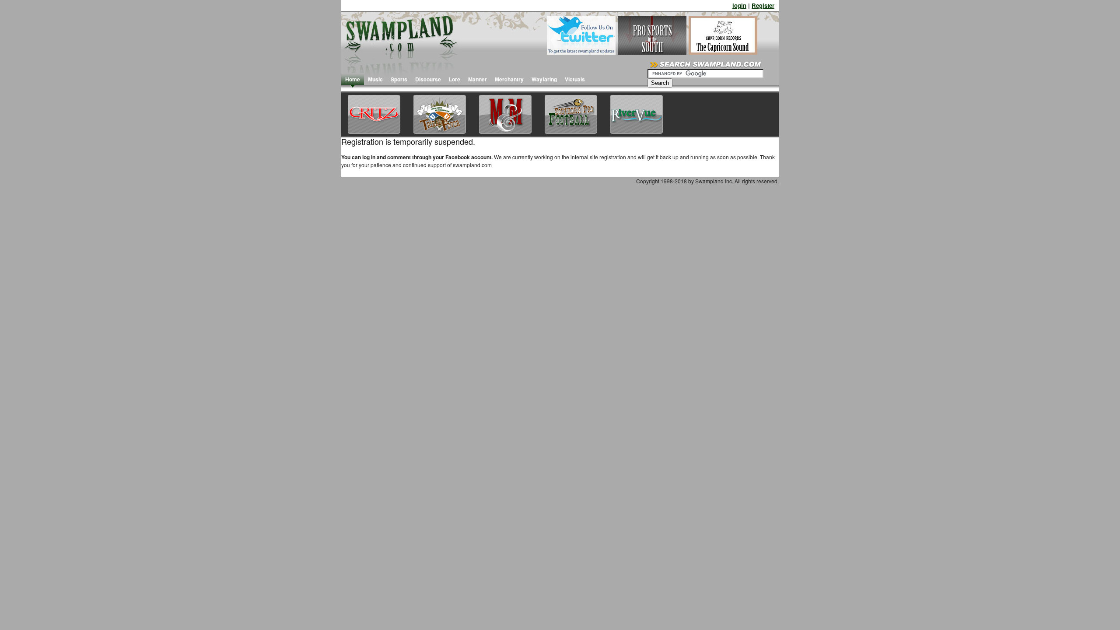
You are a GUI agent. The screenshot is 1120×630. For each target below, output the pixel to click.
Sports (399, 79)
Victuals (575, 79)
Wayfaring (544, 79)
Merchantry (509, 79)
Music (375, 79)
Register (763, 5)
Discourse (428, 79)
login (739, 5)
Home (352, 79)
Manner (477, 79)
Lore (454, 79)
